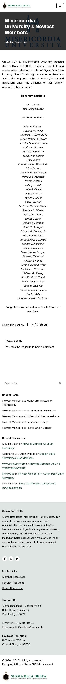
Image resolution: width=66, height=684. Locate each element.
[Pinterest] (41, 324)
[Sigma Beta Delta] (17, 5)
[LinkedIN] (11, 558)
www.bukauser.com (13, 463)
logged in (26, 346)
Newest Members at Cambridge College (25, 422)
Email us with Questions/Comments (22, 627)
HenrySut (8, 473)
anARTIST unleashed (41, 664)
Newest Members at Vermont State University (29, 410)
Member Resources (13, 576)
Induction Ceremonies (16, 42)
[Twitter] (36, 324)
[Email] (45, 324)
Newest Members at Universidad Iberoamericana (30, 416)
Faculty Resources (13, 582)
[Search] (60, 383)
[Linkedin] (32, 324)
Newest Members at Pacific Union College (26, 427)
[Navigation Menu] (60, 5)
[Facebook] (27, 324)
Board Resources (12, 588)
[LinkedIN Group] (17, 558)
